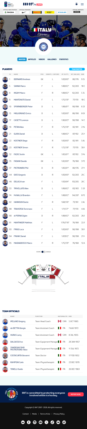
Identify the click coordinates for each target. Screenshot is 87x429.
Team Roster (77, 69)
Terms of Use (45, 414)
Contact (26, 414)
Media (34, 414)
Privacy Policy (59, 414)
